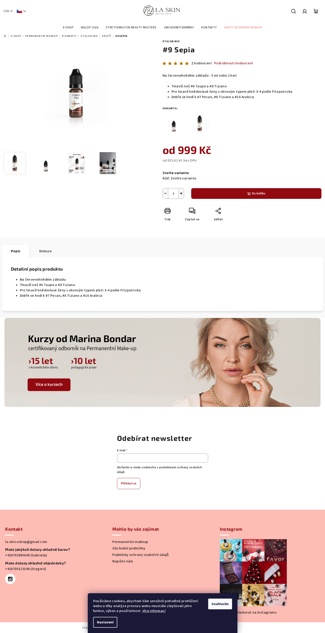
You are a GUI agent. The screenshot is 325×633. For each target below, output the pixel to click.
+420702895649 (18, 555)
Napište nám (122, 561)
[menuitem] (68, 27)
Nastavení (105, 622)
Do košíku (258, 193)
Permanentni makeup (130, 541)
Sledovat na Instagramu (257, 612)
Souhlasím (220, 603)
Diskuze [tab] (45, 251)
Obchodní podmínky (128, 548)
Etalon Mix (171, 41)
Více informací (154, 610)
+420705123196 (18, 568)
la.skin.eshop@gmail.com (26, 541)
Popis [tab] (16, 251)
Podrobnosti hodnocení (233, 63)
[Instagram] (10, 579)
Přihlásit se (128, 483)
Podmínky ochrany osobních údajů (140, 554)
